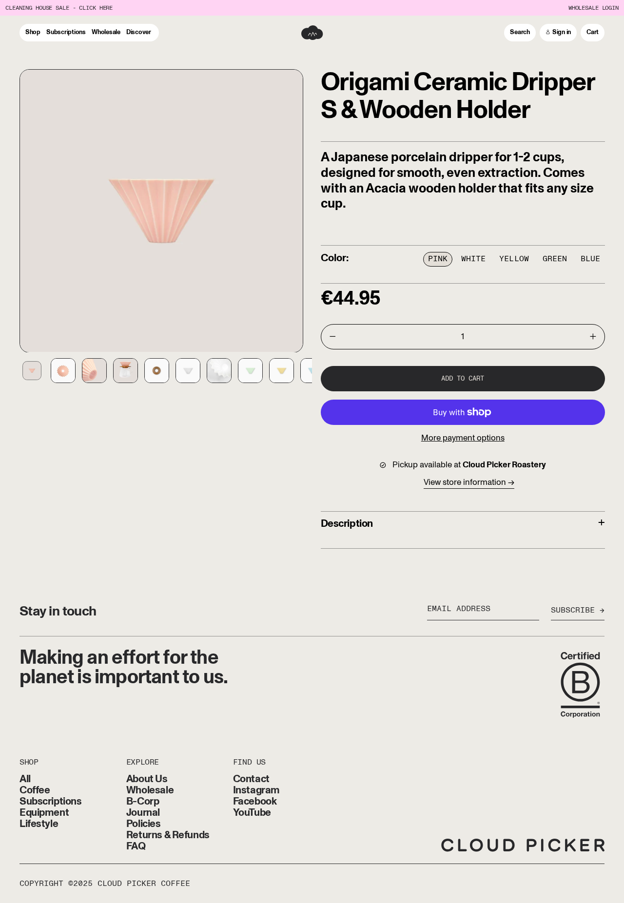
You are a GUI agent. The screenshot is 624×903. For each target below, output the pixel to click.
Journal (143, 812)
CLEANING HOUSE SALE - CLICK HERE (59, 8)
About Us (147, 779)
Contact (251, 779)
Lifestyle (39, 823)
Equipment (44, 812)
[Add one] (593, 336)
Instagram (256, 790)
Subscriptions (51, 801)
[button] (519, 32)
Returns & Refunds (168, 835)
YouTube (252, 812)
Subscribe (573, 610)
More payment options (463, 438)
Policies (143, 823)
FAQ (136, 846)
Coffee (35, 790)
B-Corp (142, 801)
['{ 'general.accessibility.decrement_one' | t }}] (332, 336)
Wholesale (150, 790)
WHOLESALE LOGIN (593, 8)
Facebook (255, 801)
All (25, 779)
